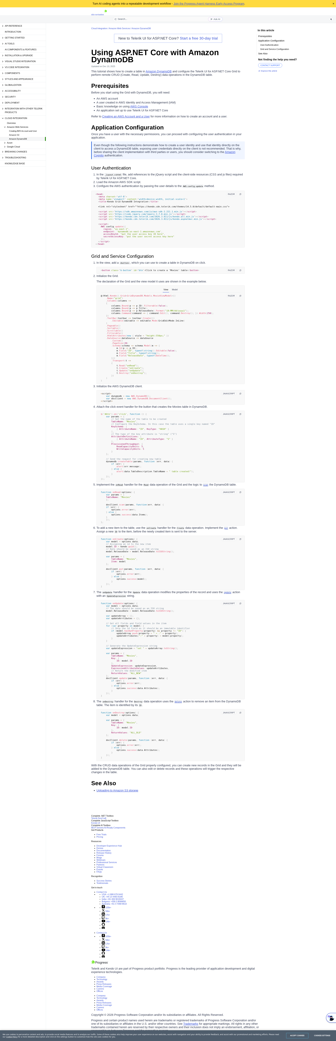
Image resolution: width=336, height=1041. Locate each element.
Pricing (99, 837)
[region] (168, 1035)
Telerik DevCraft (98, 818)
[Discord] (103, 928)
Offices (99, 991)
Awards (100, 982)
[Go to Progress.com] (99, 963)
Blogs (99, 858)
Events (99, 869)
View (166, 289)
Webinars (100, 860)
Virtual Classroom (104, 867)
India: (113, 899)
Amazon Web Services (119, 28)
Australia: (114, 904)
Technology (101, 979)
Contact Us (101, 892)
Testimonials (102, 883)
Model (175, 289)
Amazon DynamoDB (18, 139)
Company (101, 977)
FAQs (99, 872)
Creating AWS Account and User (23, 131)
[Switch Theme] (331, 19)
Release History (103, 853)
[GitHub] (103, 925)
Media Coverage (104, 986)
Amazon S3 (14, 135)
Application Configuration (127, 127)
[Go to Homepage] (105, 14)
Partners (100, 865)
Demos (99, 848)
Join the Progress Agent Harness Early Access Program (209, 3)
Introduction (13, 32)
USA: (112, 894)
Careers (100, 989)
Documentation (103, 850)
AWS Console (139, 106)
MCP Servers (97, 828)
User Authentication (111, 167)
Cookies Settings (322, 1035)
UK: (112, 897)
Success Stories (104, 881)
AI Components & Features (20, 49)
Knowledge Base (15, 163)
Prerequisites (110, 85)
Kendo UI (95, 823)
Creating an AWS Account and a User (126, 116)
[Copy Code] (240, 194)
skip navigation (97, 14)
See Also (103, 783)
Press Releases (103, 984)
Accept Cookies (297, 1035)
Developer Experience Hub (109, 846)
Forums (100, 855)
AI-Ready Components (114, 828)
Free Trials (101, 834)
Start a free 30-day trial (199, 38)
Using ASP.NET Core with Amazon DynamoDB (155, 56)
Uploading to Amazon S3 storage (117, 790)
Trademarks (190, 1023)
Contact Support (270, 65)
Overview (11, 123)
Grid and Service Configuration (122, 256)
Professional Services (106, 862)
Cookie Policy (11, 1036)
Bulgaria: (114, 901)
